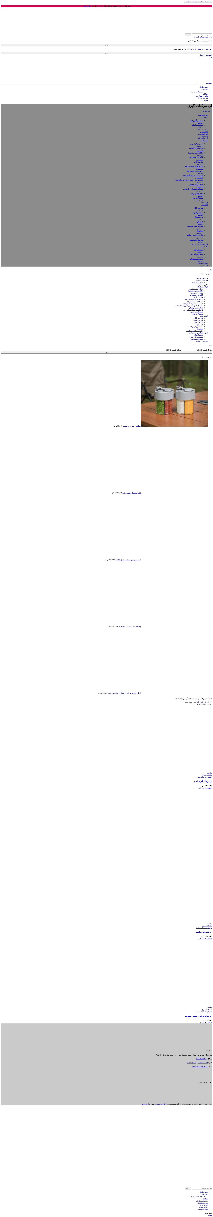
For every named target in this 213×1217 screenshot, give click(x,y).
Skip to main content (205, 2)
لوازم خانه (204, 316)
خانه (210, 699)
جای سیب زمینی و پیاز (195, 301)
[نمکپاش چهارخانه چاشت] (174, 426)
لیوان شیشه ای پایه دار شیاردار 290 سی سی (124, 693)
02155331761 (203, 1063)
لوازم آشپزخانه (202, 287)
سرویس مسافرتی (196, 339)
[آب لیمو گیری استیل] (179, 855)
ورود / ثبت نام (203, 1209)
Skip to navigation (191, 2)
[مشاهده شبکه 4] (186, 701)
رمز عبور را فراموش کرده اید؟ (200, 49)
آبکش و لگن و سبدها (195, 291)
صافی (106, 352)
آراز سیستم (146, 1104)
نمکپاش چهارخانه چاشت (131, 426)
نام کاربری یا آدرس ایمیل (200, 41)
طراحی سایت (160, 1104)
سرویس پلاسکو (197, 282)
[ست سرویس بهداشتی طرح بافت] (174, 560)
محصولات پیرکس (196, 312)
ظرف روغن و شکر (196, 308)
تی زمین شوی (198, 320)
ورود (106, 45)
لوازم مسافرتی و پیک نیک (198, 333)
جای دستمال (198, 322)
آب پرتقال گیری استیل (202, 781)
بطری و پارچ (198, 297)
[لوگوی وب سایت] (200, 32)
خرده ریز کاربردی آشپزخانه (193, 303)
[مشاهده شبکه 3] (190, 701)
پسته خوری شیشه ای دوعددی (129, 626)
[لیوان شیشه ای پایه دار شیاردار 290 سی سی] (174, 693)
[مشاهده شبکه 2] (195, 701)
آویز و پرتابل (198, 318)
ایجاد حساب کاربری (201, 37)
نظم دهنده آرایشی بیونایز (131, 493)
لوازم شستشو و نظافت (194, 331)
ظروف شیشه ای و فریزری (193, 310)
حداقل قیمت (207, 350)
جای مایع (200, 324)
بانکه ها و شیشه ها (196, 295)
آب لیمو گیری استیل (203, 932)
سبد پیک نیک (198, 335)
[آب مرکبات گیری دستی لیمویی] (179, 1005)
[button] (205, 788)
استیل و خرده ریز (197, 293)
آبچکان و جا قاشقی (196, 289)
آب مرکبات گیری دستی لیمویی (198, 1016)
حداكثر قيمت (176, 350)
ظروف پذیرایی (202, 284)
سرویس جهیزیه (202, 280)
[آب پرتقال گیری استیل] (179, 771)
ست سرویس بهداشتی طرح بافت (128, 560)
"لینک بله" (87, 6)
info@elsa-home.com (199, 1066)
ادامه (106, 53)
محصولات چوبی (197, 314)
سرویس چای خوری (196, 337)
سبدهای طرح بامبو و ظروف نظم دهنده (189, 305)
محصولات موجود (197, 92)
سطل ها (200, 329)
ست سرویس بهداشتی (195, 326)
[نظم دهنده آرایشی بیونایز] (174, 493)
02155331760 (191, 1063)
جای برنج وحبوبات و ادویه (194, 299)
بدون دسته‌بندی (202, 278)
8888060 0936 (201, 1059)
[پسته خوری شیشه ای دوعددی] (174, 626)
